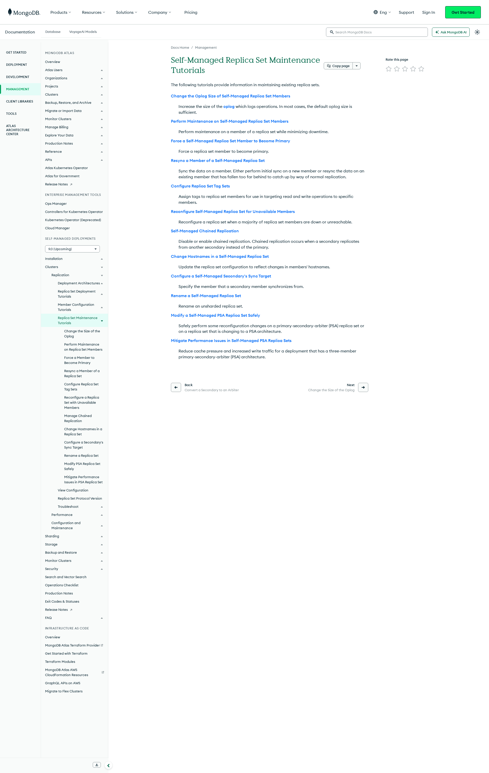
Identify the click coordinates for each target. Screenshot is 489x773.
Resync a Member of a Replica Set (82, 373)
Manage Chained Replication (78, 418)
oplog (229, 106)
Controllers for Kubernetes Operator (74, 212)
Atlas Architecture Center (18, 130)
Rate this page (397, 59)
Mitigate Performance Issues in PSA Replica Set (83, 479)
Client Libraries (19, 101)
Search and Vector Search (66, 577)
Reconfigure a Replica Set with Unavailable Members (81, 402)
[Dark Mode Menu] (477, 32)
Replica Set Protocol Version (80, 498)
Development (17, 77)
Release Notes (56, 184)
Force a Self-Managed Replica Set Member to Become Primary (230, 140)
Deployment (16, 65)
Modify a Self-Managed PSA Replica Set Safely (215, 315)
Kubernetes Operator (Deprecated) (73, 220)
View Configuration (73, 490)
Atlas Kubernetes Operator (66, 168)
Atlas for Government (62, 176)
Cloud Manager (57, 228)
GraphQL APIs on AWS (62, 683)
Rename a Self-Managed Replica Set (206, 295)
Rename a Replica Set (81, 455)
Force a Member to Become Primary (79, 360)
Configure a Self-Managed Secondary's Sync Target (221, 275)
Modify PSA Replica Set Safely (82, 466)
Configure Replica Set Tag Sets (200, 185)
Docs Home (180, 47)
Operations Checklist (61, 585)
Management (206, 47)
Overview (52, 62)
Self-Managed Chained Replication (205, 230)
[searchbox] (377, 32)
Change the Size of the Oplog (82, 333)
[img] (389, 69)
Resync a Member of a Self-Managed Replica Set (218, 160)
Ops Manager (56, 203)
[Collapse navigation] (108, 765)
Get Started (463, 12)
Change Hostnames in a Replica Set (83, 431)
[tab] (53, 31)
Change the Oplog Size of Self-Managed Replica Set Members (230, 95)
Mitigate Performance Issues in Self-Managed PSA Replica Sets (231, 340)
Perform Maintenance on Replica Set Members (83, 346)
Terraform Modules (60, 662)
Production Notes (59, 593)
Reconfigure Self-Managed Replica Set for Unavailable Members (233, 211)
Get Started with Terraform (66, 653)
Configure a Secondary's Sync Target (83, 444)
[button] (382, 12)
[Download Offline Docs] (97, 765)
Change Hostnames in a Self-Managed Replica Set (220, 256)
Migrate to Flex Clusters (64, 691)
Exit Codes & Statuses (62, 601)
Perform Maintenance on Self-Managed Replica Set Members (230, 121)
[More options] (356, 65)
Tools (11, 114)
